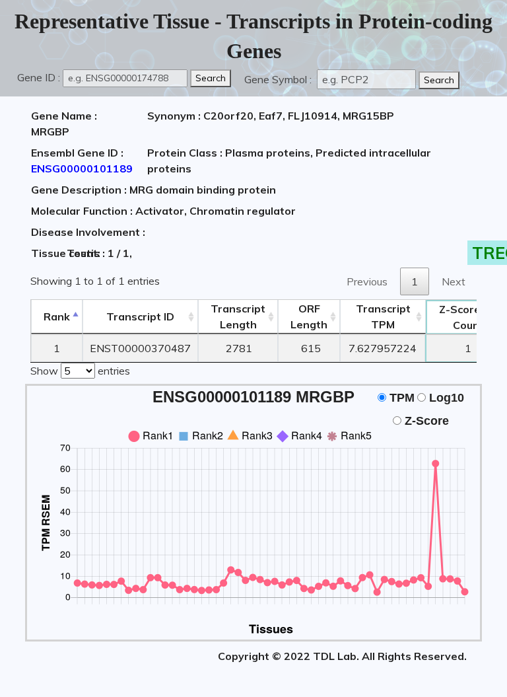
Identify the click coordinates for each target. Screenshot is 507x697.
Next (453, 281)
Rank (57, 316)
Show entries (80, 370)
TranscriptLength (238, 316)
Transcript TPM (383, 316)
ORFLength (308, 316)
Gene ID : (38, 77)
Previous (367, 281)
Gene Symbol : (279, 79)
